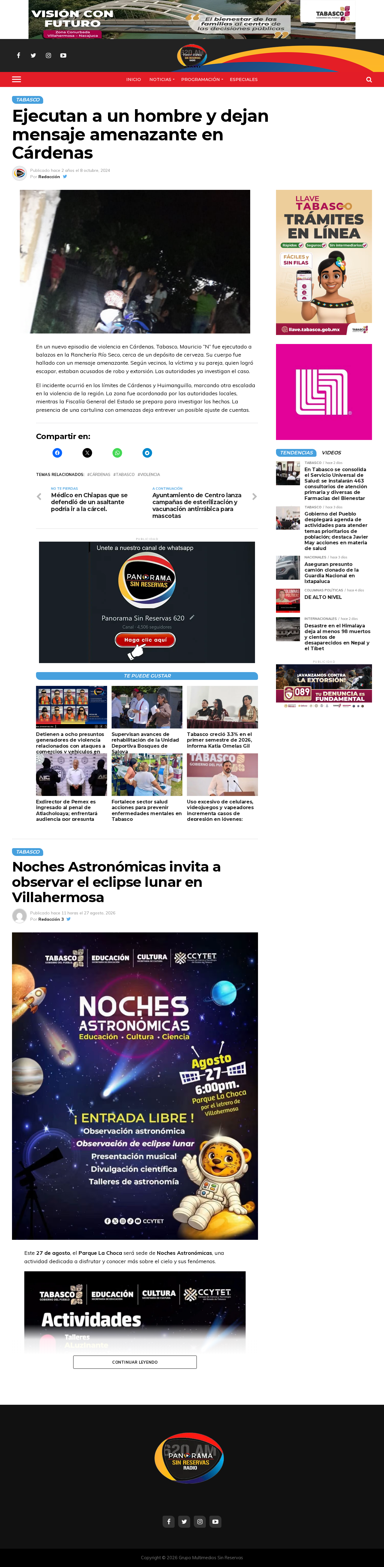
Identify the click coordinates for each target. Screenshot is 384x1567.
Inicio (133, 79)
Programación (200, 79)
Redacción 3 (51, 919)
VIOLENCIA (150, 475)
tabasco (125, 475)
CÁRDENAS (100, 475)
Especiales (244, 79)
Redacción (49, 176)
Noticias (160, 79)
